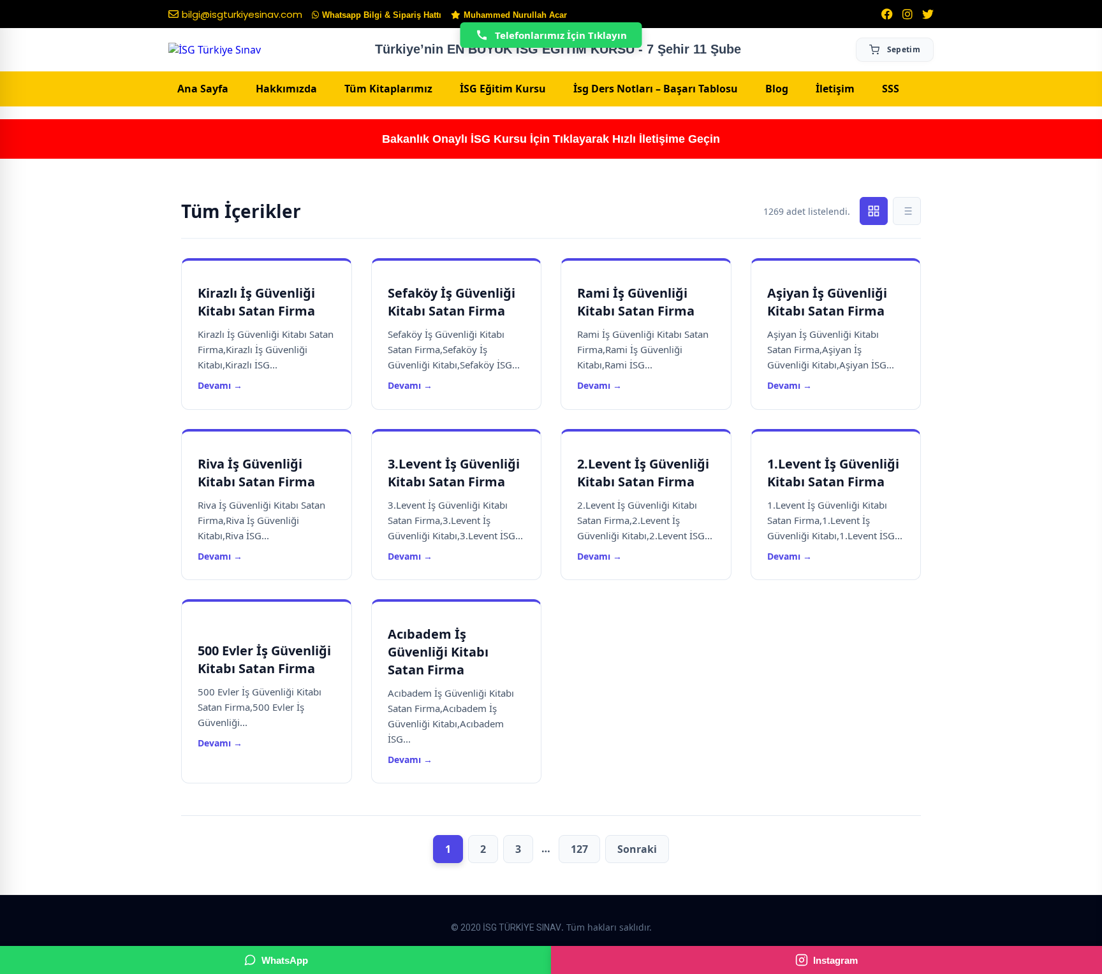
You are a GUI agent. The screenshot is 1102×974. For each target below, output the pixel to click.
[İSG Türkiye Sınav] (214, 50)
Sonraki (637, 849)
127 (579, 849)
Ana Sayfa (202, 89)
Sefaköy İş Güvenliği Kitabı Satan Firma (451, 301)
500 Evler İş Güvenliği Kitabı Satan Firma (264, 659)
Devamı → (220, 385)
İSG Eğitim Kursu (503, 89)
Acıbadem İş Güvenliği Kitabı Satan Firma (438, 651)
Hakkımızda (286, 89)
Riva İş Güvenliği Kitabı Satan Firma (256, 472)
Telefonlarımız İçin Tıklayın (561, 35)
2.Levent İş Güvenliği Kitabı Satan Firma (643, 472)
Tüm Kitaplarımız (388, 89)
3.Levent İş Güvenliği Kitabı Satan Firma (454, 472)
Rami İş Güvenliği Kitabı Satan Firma (635, 301)
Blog (776, 89)
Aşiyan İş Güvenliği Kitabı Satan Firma (827, 301)
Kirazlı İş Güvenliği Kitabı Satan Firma (256, 301)
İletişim (835, 89)
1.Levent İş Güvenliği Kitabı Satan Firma (833, 472)
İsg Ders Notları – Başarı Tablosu (655, 89)
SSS (890, 89)
